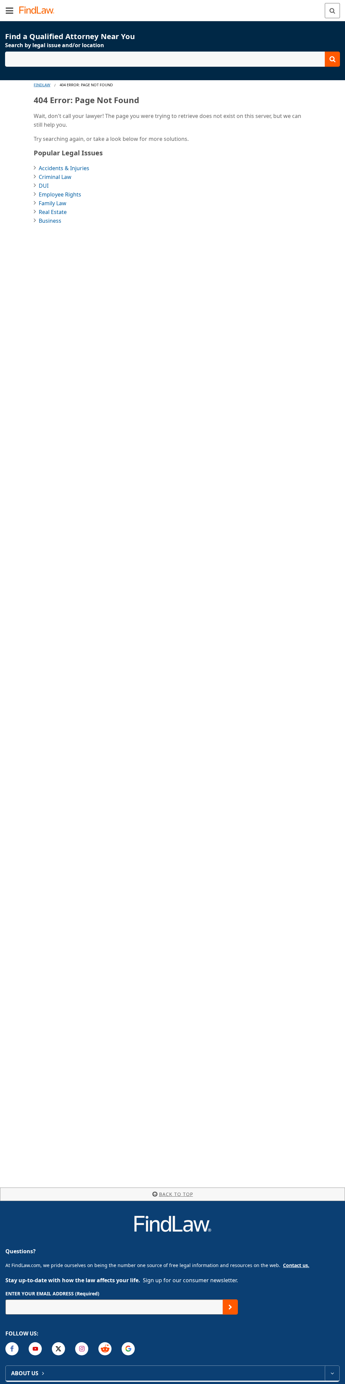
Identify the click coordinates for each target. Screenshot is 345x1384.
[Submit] (230, 1307)
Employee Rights (60, 194)
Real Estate (53, 212)
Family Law (52, 203)
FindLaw (42, 84)
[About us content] (332, 1373)
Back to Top (176, 1194)
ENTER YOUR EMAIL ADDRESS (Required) (52, 1293)
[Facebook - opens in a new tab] (12, 1348)
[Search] (332, 10)
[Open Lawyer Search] (172, 59)
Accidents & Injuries (64, 168)
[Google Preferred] (128, 1348)
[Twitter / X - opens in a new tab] (58, 1348)
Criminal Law (55, 177)
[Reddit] (105, 1348)
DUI (44, 185)
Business (50, 220)
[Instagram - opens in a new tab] (81, 1348)
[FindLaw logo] (39, 10)
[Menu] (9, 10)
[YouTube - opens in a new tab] (35, 1348)
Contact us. (296, 1265)
